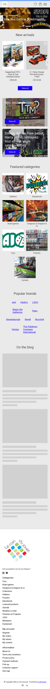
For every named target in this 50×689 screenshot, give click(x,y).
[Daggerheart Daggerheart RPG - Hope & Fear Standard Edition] (13, 55)
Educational (37, 196)
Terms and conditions (11, 654)
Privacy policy (8, 658)
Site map (6, 671)
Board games (13, 223)
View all (25, 88)
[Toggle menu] (45, 4)
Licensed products (10, 604)
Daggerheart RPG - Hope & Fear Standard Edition (13, 74)
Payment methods (10, 661)
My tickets (6, 639)
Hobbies (13, 196)
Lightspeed (42, 682)
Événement (7, 624)
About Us (6, 651)
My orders (6, 636)
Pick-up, (5, 664)
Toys (13, 253)
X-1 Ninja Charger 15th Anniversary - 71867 (37, 74)
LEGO (4, 617)
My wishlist (7, 642)
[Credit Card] (22, 685)
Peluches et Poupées (11, 614)
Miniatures (6, 621)
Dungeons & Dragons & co (37, 224)
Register (6, 633)
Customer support (10, 668)
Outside (25, 280)
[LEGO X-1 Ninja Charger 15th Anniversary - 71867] (37, 55)
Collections (7, 591)
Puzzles (36, 253)
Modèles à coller (9, 611)
